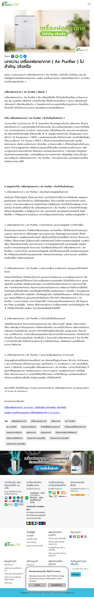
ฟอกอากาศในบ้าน (28, 426)
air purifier (11, 426)
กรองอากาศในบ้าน (14, 432)
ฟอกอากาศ (31, 432)
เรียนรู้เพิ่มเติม (57, 585)
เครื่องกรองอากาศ (38, 421)
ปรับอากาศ (55, 421)
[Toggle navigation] (89, 4)
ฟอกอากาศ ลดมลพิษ (36, 438)
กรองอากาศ (46, 432)
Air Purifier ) (35, 407)
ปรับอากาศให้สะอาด (14, 438)
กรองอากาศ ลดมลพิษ (59, 438)
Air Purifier (70, 421)
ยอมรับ (37, 585)
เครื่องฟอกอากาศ (19, 421)
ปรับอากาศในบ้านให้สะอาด (66, 432)
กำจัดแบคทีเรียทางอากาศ (75, 426)
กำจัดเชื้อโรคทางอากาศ (50, 426)
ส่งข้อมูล (75, 574)
